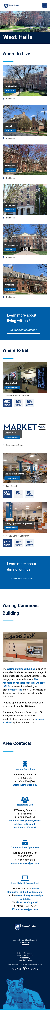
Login (25, 967)
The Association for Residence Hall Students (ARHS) (24, 683)
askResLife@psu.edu (25, 824)
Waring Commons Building (21, 669)
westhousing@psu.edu (25, 784)
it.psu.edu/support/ (27, 902)
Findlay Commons (32, 892)
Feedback (25, 945)
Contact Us (25, 942)
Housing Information (22, 330)
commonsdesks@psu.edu (25, 863)
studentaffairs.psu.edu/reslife (25, 820)
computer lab (15, 689)
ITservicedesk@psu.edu (25, 909)
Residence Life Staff (25, 827)
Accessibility (25, 958)
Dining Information (21, 578)
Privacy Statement (25, 953)
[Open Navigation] (44, 5)
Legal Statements (25, 960)
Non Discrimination (25, 955)
